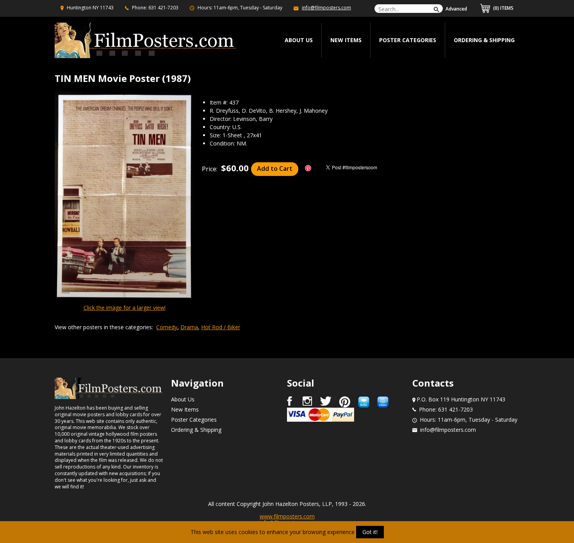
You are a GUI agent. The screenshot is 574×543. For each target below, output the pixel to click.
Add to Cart (274, 168)
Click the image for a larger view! (125, 307)
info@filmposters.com (326, 7)
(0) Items (502, 8)
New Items (346, 40)
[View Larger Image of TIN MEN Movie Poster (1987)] (124, 197)
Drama (189, 327)
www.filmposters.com (287, 516)
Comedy (166, 327)
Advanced (456, 8)
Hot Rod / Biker (220, 327)
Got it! (370, 532)
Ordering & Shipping (484, 40)
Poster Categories (407, 40)
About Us (182, 399)
